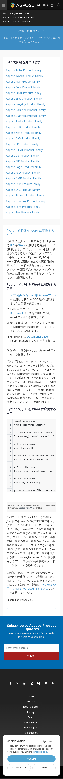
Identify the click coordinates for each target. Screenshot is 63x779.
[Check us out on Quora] (39, 683)
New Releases (30, 706)
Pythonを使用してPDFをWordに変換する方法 (31, 586)
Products (31, 701)
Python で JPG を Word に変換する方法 (30, 232)
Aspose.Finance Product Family (25, 195)
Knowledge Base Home (17, 13)
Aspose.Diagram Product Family (26, 116)
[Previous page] (8, 609)
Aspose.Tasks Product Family (24, 121)
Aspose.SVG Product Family (23, 190)
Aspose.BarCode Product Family (26, 110)
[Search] (59, 5)
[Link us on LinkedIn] (25, 683)
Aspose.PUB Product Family (23, 184)
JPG (12, 245)
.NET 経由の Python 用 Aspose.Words (33, 295)
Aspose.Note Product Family (23, 133)
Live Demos (30, 722)
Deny (44, 767)
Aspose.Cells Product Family (23, 87)
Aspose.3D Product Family (22, 144)
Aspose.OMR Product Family (23, 178)
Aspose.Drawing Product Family (26, 201)
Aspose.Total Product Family (23, 70)
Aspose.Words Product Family (24, 76)
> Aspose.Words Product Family (19, 17)
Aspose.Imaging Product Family (25, 104)
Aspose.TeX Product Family (23, 212)
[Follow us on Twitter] (18, 683)
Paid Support (31, 732)
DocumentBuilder (38, 336)
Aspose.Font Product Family (23, 207)
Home (30, 696)
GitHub (38, 508)
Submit (31, 656)
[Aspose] (22, 5)
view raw (50, 505)
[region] (31, 457)
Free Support (31, 727)
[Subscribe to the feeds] (53, 683)
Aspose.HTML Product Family (24, 150)
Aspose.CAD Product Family (23, 138)
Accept (31, 759)
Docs (31, 717)
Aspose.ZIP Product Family (22, 161)
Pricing (30, 712)
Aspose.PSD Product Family (23, 172)
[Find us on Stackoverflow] (32, 683)
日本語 (44, 5)
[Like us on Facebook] (11, 683)
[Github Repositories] (46, 683)
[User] (52, 5)
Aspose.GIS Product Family (22, 155)
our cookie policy (40, 752)
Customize (19, 767)
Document (16, 313)
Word (22, 245)
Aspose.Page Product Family (23, 167)
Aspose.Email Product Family (23, 93)
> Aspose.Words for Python (17, 21)
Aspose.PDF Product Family (23, 81)
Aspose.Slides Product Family (24, 98)
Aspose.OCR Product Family (23, 127)
